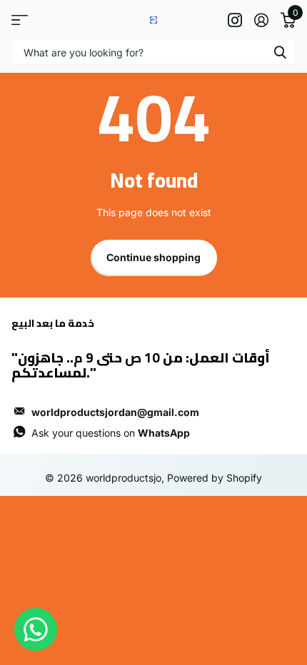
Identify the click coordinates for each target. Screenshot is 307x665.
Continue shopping (153, 257)
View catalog (19, 20)
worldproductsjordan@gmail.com (115, 412)
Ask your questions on (110, 433)
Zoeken (280, 51)
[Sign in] (260, 20)
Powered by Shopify (214, 478)
